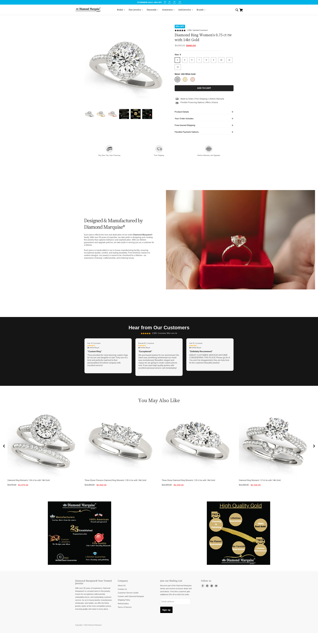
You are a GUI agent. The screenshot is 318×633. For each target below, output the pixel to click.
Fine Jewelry (135, 9)
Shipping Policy (124, 600)
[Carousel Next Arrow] (314, 446)
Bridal (120, 9)
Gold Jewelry (184, 9)
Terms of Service (125, 607)
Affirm (208, 102)
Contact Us (122, 589)
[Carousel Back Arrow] (3, 446)
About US (122, 585)
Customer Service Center (128, 593)
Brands (200, 9)
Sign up (166, 609)
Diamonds (152, 9)
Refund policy (123, 603)
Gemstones (167, 9)
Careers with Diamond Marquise (131, 596)
